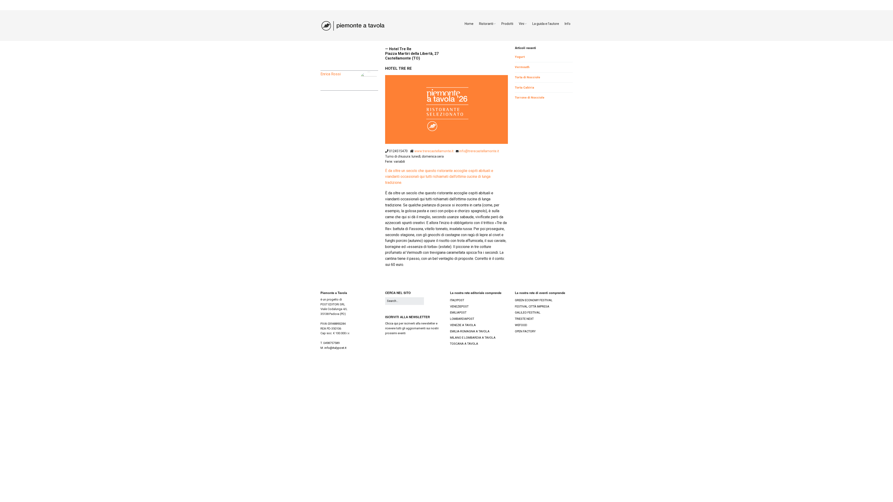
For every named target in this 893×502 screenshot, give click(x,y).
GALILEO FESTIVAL (527, 312)
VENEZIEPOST (459, 306)
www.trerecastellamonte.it (434, 151)
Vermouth (522, 67)
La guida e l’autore (545, 24)
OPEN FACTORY (525, 331)
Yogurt (520, 57)
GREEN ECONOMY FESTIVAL (534, 300)
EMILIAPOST (458, 312)
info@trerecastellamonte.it (479, 151)
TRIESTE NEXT (524, 318)
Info (567, 24)
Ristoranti (486, 24)
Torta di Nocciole (527, 77)
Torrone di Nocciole (529, 97)
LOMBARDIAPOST (462, 318)
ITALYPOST (457, 300)
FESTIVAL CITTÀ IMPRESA (532, 306)
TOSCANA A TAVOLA (464, 343)
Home (469, 24)
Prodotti (507, 24)
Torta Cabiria (524, 87)
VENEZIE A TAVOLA (463, 325)
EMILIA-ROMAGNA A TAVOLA (470, 331)
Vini (521, 24)
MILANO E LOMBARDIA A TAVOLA (473, 337)
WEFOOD (521, 325)
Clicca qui (391, 323)
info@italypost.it (335, 348)
